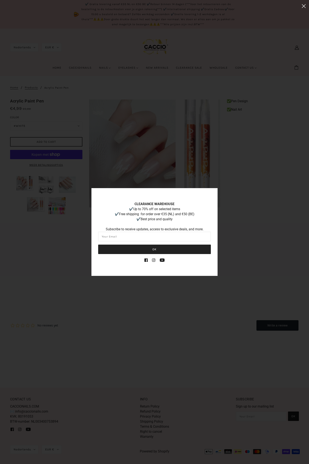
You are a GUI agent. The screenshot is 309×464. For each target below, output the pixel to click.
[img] (146, 260)
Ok (154, 249)
